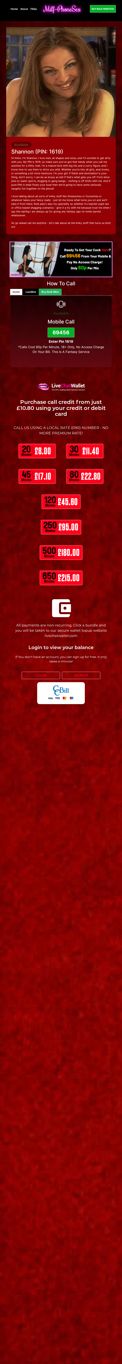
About (24, 9)
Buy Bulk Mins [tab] (50, 292)
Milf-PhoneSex (62, 8)
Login (41, 675)
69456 (61, 332)
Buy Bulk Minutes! (103, 8)
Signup (81, 675)
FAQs (33, 9)
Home (14, 9)
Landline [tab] (31, 292)
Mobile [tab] (16, 292)
